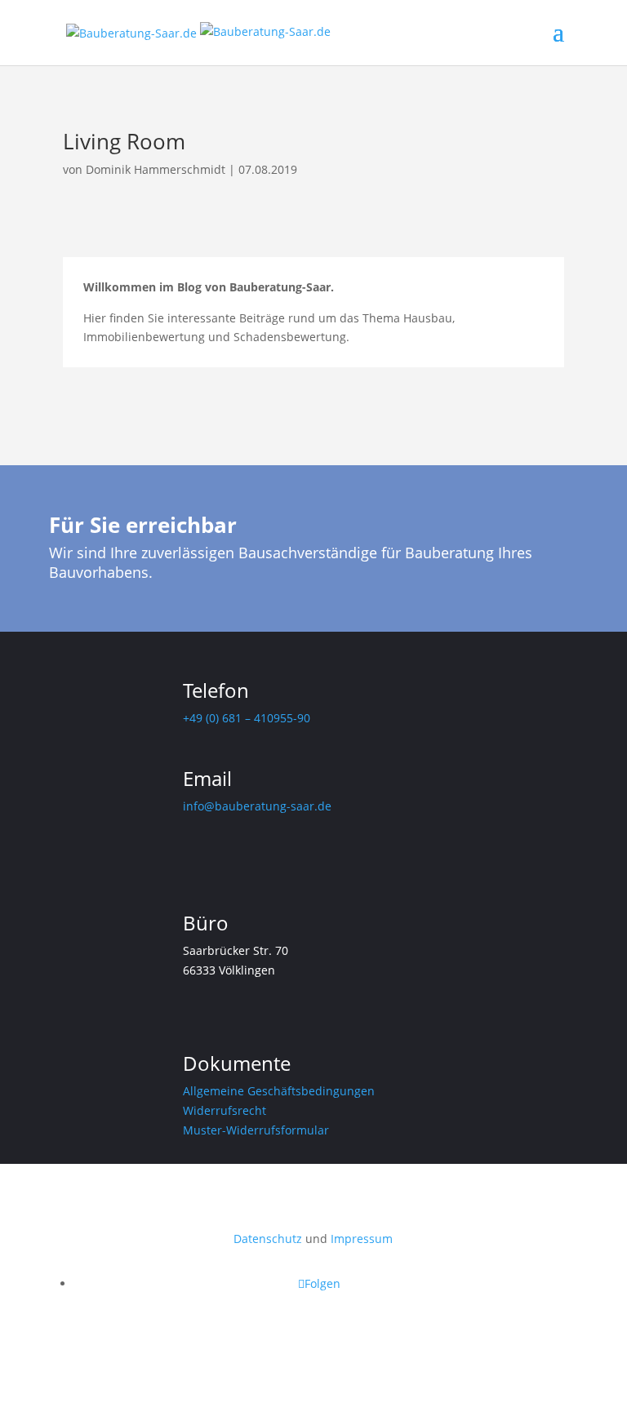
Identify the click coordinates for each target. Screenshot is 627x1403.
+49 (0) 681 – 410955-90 (246, 718)
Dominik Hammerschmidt (155, 169)
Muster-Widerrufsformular (256, 1130)
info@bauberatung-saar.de (257, 806)
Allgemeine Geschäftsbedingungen (279, 1091)
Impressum (362, 1238)
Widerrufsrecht (224, 1110)
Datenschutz (267, 1238)
